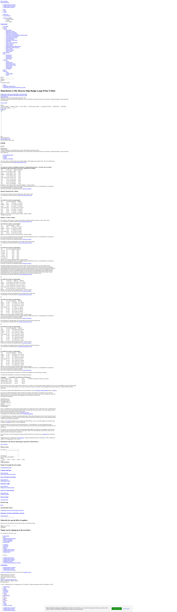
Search (2, 77)
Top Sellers (5, 26)
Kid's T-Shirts (9, 51)
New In (5, 27)
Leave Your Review (5, 462)
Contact (5, 604)
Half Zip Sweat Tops (10, 63)
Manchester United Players (12, 33)
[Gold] (1, 129)
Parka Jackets (9, 66)
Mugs (4, 69)
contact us (54, 390)
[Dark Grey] (1, 114)
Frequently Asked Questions (42, 390)
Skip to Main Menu (5, 2)
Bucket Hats (8, 56)
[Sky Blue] (1, 128)
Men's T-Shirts (9, 48)
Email (2, 525)
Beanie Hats (8, 58)
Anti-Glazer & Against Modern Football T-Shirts (16, 35)
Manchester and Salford (11, 32)
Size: (2, 136)
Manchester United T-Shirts (9, 86)
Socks (7, 61)
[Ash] (1, 121)
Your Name (3, 449)
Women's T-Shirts (10, 50)
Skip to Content (4, 1)
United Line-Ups (9, 43)
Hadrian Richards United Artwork (13, 46)
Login (4, 588)
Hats (4, 53)
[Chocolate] (1, 131)
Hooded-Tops (9, 67)
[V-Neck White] (1, 133)
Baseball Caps (9, 57)
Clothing (5, 60)
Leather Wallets (9, 73)
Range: (2, 107)
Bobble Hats (9, 55)
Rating (2, 458)
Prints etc (5, 71)
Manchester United (10, 31)
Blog (4, 601)
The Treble (8, 41)
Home (4, 85)
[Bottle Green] (1, 124)
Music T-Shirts (9, 45)
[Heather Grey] (1, 135)
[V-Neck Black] (1, 132)
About (4, 603)
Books (7, 74)
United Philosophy (10, 38)
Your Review (3, 455)
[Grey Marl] (1, 120)
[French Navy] (1, 113)
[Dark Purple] (1, 126)
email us (8, 422)
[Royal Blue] (1, 118)
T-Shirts (5, 28)
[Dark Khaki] (1, 122)
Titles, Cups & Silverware (11, 42)
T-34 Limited (21, 437)
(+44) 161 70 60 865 (5, 572)
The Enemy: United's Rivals (12, 36)
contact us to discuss (26, 188)
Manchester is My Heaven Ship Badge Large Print (14, 87)
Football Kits (9, 30)
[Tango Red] (1, 115)
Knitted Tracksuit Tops (11, 65)
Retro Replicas (6, 52)
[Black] (1, 111)
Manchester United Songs (11, 40)
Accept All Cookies (117, 608)
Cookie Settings (126, 608)
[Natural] (1, 125)
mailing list (45, 434)
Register (5, 589)
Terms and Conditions (28, 413)
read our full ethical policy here (19, 162)
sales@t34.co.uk (27, 572)
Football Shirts (9, 62)
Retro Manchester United (11, 37)
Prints (7, 72)
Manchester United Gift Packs (12, 47)
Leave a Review (4, 444)
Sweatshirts (8, 68)
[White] (1, 117)
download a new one (24, 412)
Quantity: (3, 146)
